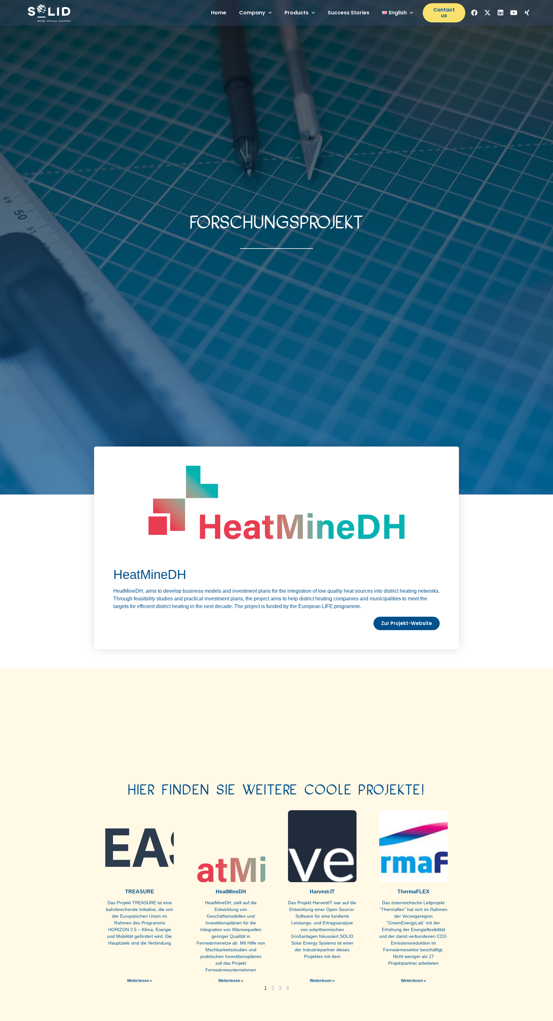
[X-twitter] (487, 12)
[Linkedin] (500, 12)
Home (218, 12)
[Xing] (526, 12)
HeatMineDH (231, 891)
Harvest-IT (322, 891)
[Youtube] (513, 12)
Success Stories (348, 12)
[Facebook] (474, 12)
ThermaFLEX (413, 891)
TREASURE (139, 891)
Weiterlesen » (139, 980)
